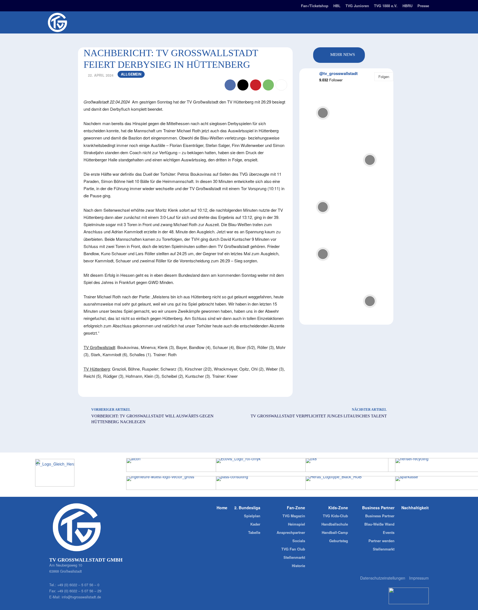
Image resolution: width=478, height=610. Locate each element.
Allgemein (131, 74)
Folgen (383, 76)
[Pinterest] (255, 85)
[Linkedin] (71, 5)
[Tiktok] (80, 5)
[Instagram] (51, 5)
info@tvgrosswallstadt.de (81, 596)
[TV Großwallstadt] (89, 22)
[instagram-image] (322, 112)
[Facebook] (61, 5)
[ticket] (100, 5)
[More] (281, 85)
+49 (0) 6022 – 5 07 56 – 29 (79, 590)
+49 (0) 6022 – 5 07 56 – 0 (78, 584)
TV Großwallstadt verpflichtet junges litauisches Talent (319, 416)
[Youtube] (90, 5)
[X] (242, 85)
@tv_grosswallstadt (338, 73)
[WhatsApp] (268, 85)
